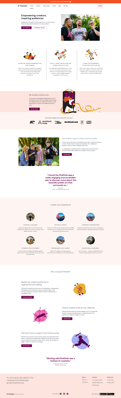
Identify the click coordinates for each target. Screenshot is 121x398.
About (54, 6)
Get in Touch (34, 109)
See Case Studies (27, 297)
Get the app (95, 385)
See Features (67, 318)
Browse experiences (97, 382)
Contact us (85, 382)
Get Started (26, 27)
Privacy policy (110, 382)
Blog (60, 6)
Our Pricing (67, 154)
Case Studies (46, 6)
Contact (66, 6)
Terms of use (110, 380)
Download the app (39, 27)
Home (31, 6)
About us (84, 379)
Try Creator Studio (97, 380)
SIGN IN (100, 6)
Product (38, 6)
